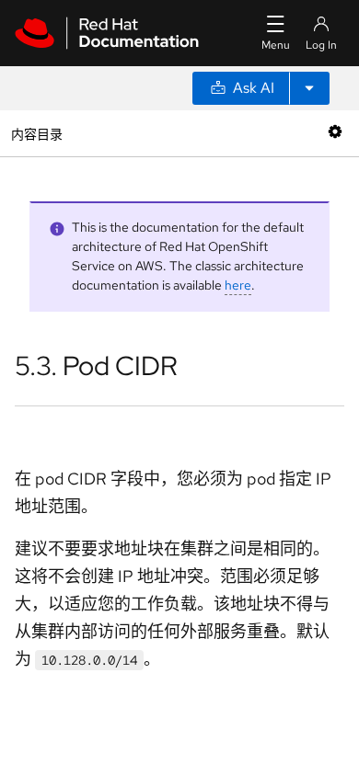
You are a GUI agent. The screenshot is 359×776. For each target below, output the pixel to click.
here (238, 285)
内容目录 (36, 133)
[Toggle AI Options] (309, 88)
